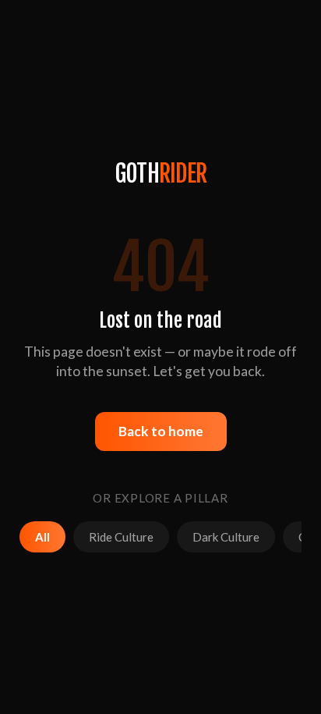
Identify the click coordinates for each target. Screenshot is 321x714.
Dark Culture (225, 537)
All (42, 537)
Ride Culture (121, 537)
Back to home (160, 431)
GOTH (160, 173)
